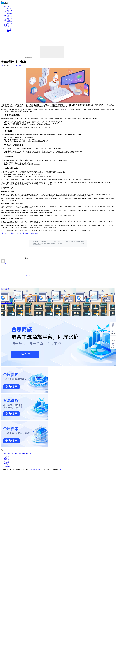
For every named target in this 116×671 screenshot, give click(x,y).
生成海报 (27, 275)
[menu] (1, 1)
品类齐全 (9, 16)
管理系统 (14, 453)
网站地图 (37, 469)
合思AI (6, 464)
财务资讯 (18, 66)
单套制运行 (10, 21)
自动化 (22, 453)
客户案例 (6, 25)
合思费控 (6, 456)
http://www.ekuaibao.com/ (31, 233)
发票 (18, 453)
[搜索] (52, 52)
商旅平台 (6, 15)
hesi (2, 66)
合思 (60, 469)
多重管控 (9, 18)
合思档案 (6, 459)
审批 (10, 453)
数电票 (9, 8)
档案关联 (9, 23)
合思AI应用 (7, 466)
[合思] (5, 4)
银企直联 (9, 10)
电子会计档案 (7, 20)
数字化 (29, 453)
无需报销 (9, 13)
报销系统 (6, 11)
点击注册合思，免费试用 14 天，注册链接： (13, 233)
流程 (7, 453)
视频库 (9, 28)
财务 (25, 453)
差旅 (4, 453)
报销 (2, 453)
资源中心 (6, 26)
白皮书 (9, 30)
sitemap (33, 469)
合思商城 (6, 463)
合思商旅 (6, 458)
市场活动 (9, 31)
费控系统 (6, 7)
